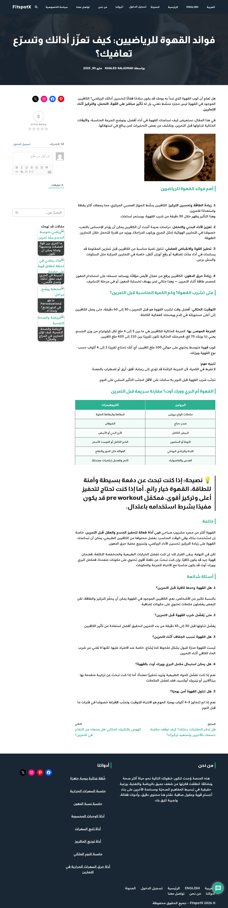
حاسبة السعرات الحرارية (88, 791)
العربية (211, 7)
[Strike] (31, 167)
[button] (123, 6)
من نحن (102, 7)
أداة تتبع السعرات (88, 829)
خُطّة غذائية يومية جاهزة (88, 778)
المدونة (155, 7)
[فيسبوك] (52, 99)
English (192, 7)
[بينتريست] (61, 99)
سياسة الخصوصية (57, 7)
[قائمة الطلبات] (36, 167)
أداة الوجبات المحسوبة (88, 816)
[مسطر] (26, 167)
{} (26, 171)
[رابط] (21, 172)
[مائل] (21, 167)
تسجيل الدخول (137, 6)
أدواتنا (103, 765)
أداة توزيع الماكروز (88, 841)
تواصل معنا (83, 7)
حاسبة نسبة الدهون (88, 804)
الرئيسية (173, 7)
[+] (31, 171)
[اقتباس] (46, 167)
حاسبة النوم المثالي (88, 854)
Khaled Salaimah (119, 68)
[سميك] (16, 167)
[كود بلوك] (16, 172)
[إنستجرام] (44, 99)
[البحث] (36, 6)
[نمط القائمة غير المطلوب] (41, 167)
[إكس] (35, 99)
